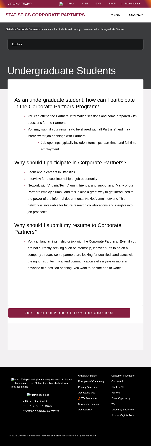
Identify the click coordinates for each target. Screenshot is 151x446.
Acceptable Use (86, 392)
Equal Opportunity (121, 398)
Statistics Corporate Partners (23, 29)
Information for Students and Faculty (61, 29)
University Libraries (88, 404)
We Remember (89, 398)
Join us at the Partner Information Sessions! (69, 312)
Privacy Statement (88, 387)
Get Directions (36, 400)
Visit (85, 4)
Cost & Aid (117, 381)
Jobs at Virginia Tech (122, 415)
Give (98, 4)
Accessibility (85, 409)
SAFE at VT (117, 387)
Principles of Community (91, 381)
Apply (71, 4)
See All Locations (38, 406)
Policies (115, 392)
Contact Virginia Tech (42, 411)
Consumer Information (123, 375)
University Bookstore (122, 409)
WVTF (114, 404)
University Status (87, 375)
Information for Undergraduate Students (105, 29)
